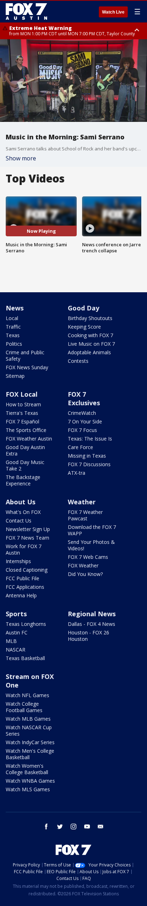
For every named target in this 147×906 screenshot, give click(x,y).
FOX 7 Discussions (89, 464)
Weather (82, 502)
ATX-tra (76, 472)
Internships (18, 561)
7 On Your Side (85, 421)
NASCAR (15, 649)
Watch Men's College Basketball (30, 754)
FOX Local (21, 394)
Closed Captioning (26, 569)
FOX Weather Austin (29, 438)
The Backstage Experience (23, 480)
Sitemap (15, 375)
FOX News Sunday (27, 367)
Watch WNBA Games (30, 780)
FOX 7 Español (22, 421)
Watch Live (113, 12)
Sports (16, 613)
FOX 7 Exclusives (84, 398)
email (100, 826)
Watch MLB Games (28, 718)
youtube (87, 826)
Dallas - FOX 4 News (91, 624)
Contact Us (18, 520)
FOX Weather (83, 565)
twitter (60, 826)
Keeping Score (84, 326)
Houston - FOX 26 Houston (88, 635)
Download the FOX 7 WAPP (92, 530)
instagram (73, 826)
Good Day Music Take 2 (25, 465)
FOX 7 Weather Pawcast (85, 515)
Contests (78, 360)
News (15, 308)
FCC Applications (25, 586)
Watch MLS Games (28, 789)
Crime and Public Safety (25, 355)
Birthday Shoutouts (90, 318)
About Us (20, 502)
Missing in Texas (87, 455)
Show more (21, 158)
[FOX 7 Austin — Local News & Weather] (26, 11)
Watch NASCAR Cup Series (29, 730)
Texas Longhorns (26, 624)
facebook (46, 826)
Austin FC (16, 632)
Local (12, 318)
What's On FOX (23, 512)
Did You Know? (85, 574)
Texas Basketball (25, 658)
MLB (11, 641)
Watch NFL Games (27, 695)
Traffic (13, 326)
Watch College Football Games (24, 707)
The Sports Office (26, 430)
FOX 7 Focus (82, 430)
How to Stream (23, 404)
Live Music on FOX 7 (91, 343)
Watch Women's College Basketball (27, 769)
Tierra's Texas (22, 413)
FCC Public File (22, 578)
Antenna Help (21, 595)
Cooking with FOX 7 (90, 335)
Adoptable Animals (89, 352)
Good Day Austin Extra (25, 450)
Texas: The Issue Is (90, 438)
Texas (13, 335)
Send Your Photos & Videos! (91, 545)
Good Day (83, 308)
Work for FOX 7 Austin (23, 549)
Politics (14, 343)
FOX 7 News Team (27, 537)
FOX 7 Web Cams (88, 557)
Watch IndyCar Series (30, 742)
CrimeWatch (82, 413)
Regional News (92, 613)
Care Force (80, 447)
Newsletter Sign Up (28, 529)
